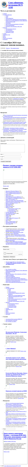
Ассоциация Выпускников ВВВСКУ (14, 319)
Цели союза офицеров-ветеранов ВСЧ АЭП (15, 282)
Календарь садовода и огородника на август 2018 (14, 123)
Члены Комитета (9, 18)
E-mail (2, 156)
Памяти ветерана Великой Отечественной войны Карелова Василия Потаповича (15, 230)
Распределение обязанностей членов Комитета (16, 19)
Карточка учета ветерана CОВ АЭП (14, 26)
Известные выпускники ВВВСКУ (13, 196)
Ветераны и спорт (10, 32)
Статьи (4, 33)
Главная (5, 13)
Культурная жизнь (10, 31)
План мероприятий (10, 25)
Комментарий (4, 143)
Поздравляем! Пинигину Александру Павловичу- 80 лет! (16, 332)
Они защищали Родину (11, 213)
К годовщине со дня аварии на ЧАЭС (14, 198)
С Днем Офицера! (11, 348)
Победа (7, 215)
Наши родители (9, 206)
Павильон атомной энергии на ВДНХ (16, 391)
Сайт (2, 159)
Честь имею (8, 223)
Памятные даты (6, 34)
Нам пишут (8, 205)
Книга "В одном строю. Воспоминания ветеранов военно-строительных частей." (15, 201)
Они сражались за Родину (11, 320)
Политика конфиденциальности (13, 277)
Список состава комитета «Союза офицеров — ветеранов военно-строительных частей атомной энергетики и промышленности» (16, 280)
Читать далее (6, 186)
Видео (4, 37)
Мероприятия (9, 204)
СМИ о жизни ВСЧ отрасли (12, 218)
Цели (7, 17)
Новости (5, 27)
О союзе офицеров (10, 212)
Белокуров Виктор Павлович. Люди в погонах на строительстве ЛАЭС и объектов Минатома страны (16, 374)
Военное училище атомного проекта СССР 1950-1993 (13, 166)
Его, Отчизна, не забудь (11, 269)
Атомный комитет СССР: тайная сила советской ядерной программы (16, 358)
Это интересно (9, 30)
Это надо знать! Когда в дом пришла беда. (15, 261)
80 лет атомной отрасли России (13, 192)
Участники (8, 23)
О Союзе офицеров (7, 14)
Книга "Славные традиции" (12, 202)
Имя (2, 154)
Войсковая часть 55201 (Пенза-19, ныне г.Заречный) (14, 233)
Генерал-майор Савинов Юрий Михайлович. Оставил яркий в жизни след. (16, 236)
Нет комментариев (15, 48)
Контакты (5, 39)
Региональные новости (11, 28)
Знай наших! (8, 195)
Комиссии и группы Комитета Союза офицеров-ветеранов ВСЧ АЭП (16, 296)
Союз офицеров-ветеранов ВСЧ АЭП (16, 5)
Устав (7, 16)
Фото (4, 35)
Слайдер (8, 216)
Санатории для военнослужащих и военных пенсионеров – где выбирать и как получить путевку (15, 131)
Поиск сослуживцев (7, 38)
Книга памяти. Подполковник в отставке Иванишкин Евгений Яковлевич (16, 239)
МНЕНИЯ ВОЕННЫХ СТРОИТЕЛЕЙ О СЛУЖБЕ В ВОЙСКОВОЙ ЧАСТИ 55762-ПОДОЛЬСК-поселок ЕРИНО (16, 243)
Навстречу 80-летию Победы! (12, 191)
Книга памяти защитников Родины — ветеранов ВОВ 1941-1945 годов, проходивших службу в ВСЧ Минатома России (15, 436)
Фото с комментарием (10, 221)
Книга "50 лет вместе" (11, 199)
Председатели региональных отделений (15, 24)
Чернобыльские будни (11, 222)
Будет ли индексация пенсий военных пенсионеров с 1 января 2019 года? (14, 406)
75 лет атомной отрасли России (13, 193)
